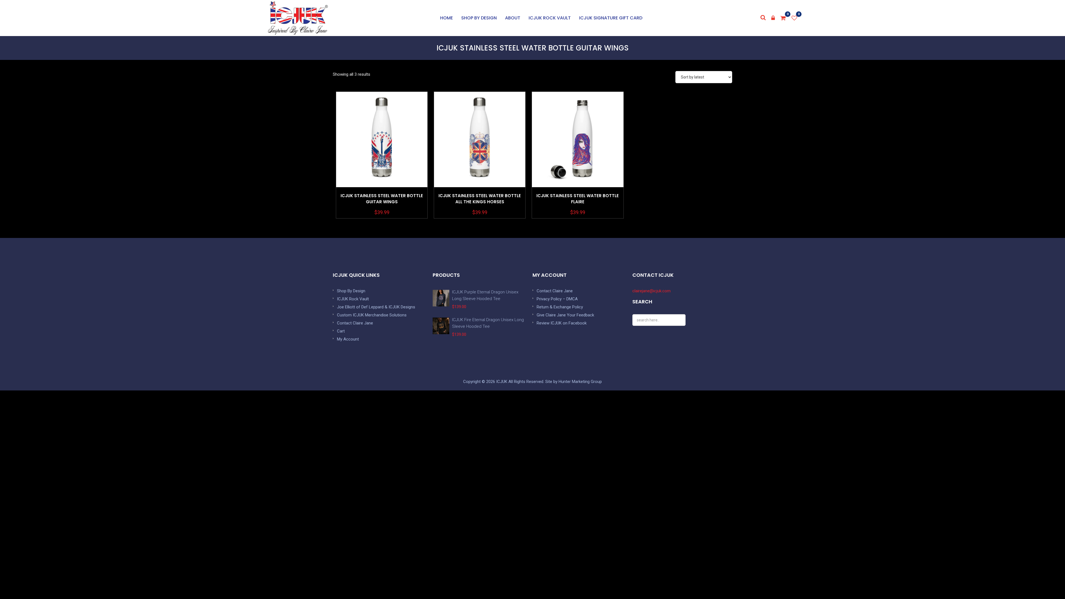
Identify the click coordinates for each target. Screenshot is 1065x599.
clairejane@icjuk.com (651, 290)
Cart (341, 331)
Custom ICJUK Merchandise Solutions (372, 315)
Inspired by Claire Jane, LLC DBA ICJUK (298, 18)
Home (446, 18)
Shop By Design (351, 290)
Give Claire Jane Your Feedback (565, 315)
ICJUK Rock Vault (550, 18)
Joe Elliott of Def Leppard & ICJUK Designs (376, 306)
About (512, 18)
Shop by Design (479, 18)
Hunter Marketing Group (580, 381)
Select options (381, 153)
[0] (783, 18)
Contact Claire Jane (355, 323)
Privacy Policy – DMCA (557, 298)
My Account (348, 339)
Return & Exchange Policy (560, 306)
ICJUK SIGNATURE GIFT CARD (610, 18)
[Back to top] (1048, 582)
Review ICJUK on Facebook (562, 323)
